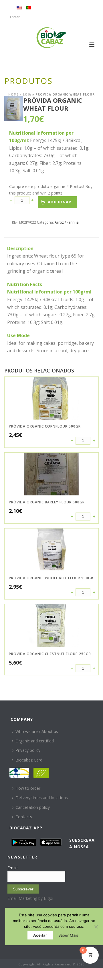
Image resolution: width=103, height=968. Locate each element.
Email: (12, 867)
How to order (27, 788)
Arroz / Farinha (67, 222)
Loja (27, 94)
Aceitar (40, 935)
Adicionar (59, 201)
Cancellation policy (32, 807)
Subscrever (23, 889)
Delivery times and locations (41, 797)
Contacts (23, 816)
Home (13, 94)
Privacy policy (27, 750)
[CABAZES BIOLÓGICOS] (51, 37)
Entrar (15, 17)
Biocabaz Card (28, 760)
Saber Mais (68, 935)
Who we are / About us (36, 731)
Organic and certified (34, 741)
